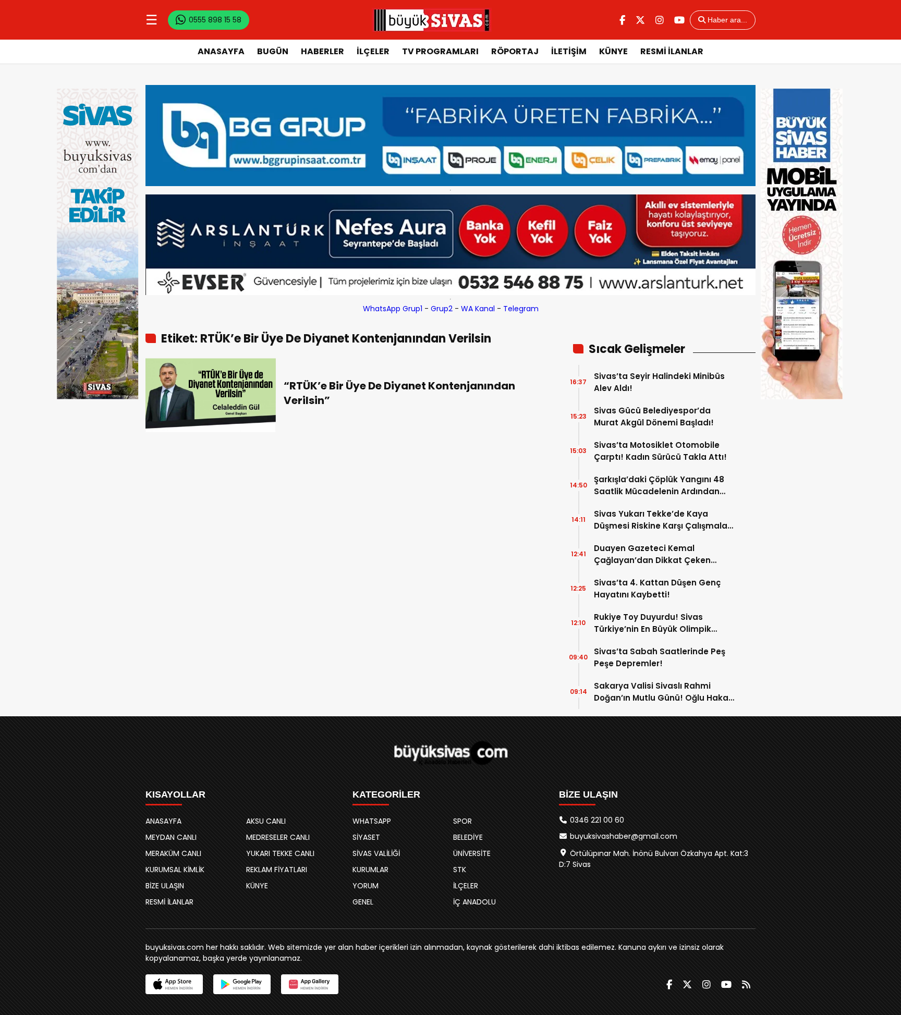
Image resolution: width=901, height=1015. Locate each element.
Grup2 (442, 308)
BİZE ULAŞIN (164, 886)
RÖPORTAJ (515, 51)
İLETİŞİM (569, 51)
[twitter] (640, 20)
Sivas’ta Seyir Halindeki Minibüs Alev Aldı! (659, 382)
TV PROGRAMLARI (440, 51)
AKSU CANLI (266, 821)
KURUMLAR (370, 869)
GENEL (362, 902)
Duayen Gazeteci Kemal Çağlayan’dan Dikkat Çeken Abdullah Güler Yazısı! (652, 554)
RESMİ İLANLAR (671, 51)
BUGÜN (272, 51)
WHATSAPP (371, 821)
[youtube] (679, 20)
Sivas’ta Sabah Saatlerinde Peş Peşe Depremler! (659, 657)
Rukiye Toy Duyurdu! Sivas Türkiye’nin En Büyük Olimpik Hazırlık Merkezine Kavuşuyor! (655, 623)
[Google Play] (242, 984)
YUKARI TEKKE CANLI (280, 853)
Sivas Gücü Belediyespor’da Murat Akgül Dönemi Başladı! (654, 416)
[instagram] (659, 20)
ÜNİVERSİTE (472, 853)
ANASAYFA (221, 51)
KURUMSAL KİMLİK (174, 869)
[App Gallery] (309, 984)
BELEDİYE (468, 837)
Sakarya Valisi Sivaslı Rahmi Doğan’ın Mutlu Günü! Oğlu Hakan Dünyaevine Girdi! (664, 692)
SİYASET (366, 837)
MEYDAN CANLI (171, 837)
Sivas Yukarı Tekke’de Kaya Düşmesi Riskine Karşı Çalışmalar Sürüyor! (662, 520)
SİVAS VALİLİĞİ (376, 853)
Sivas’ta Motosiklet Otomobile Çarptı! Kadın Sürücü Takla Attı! (660, 450)
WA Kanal (478, 308)
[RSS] (746, 984)
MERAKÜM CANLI (173, 853)
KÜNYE (613, 51)
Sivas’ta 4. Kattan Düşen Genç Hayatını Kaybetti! (657, 588)
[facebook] (622, 20)
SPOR (462, 821)
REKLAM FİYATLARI (276, 869)
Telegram (521, 308)
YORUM (365, 886)
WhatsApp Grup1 (392, 308)
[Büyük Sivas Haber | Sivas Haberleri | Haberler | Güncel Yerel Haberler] (432, 20)
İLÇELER (373, 51)
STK (459, 869)
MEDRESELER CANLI (278, 837)
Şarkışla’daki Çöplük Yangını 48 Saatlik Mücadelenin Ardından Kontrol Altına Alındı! (659, 485)
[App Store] (174, 984)
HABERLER (322, 51)
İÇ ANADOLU (474, 902)
